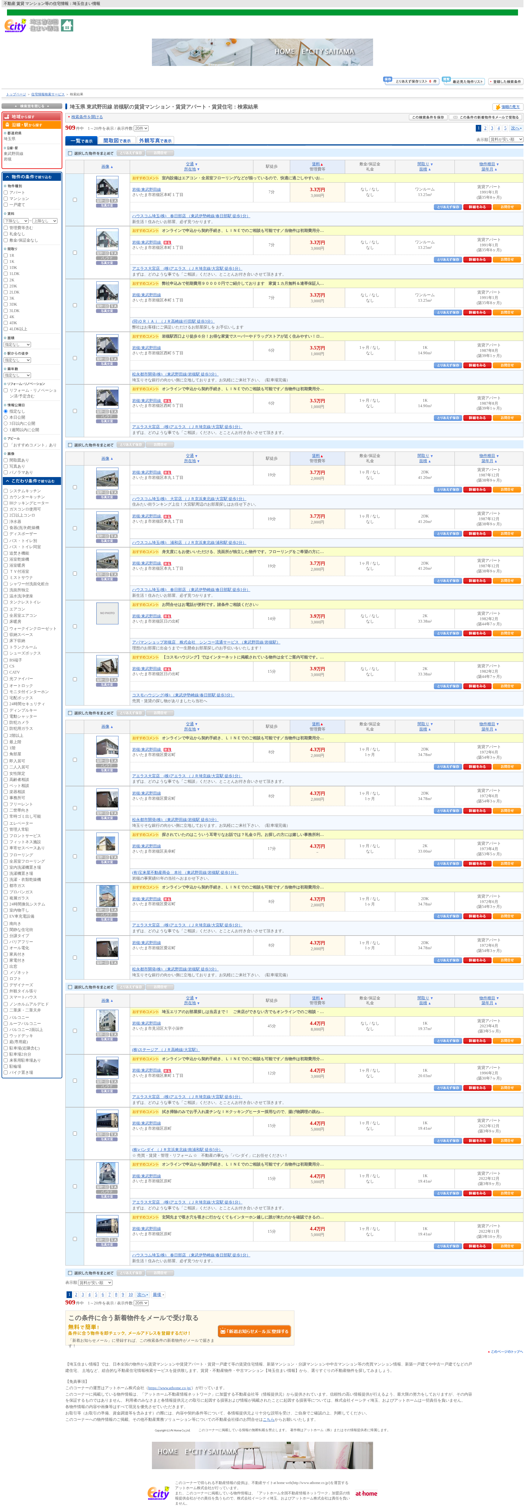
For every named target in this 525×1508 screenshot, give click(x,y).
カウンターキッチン (27, 497)
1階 (12, 748)
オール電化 (19, 948)
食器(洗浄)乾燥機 (24, 527)
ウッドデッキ (21, 1035)
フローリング (21, 855)
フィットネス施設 (25, 842)
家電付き (17, 960)
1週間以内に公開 (24, 430)
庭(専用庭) (18, 1041)
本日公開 (17, 417)
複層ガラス (19, 898)
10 (131, 1294)
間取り (423, 164)
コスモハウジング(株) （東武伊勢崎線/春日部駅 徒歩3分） (183, 695)
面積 (423, 169)
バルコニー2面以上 (26, 1029)
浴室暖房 (17, 565)
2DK (13, 286)
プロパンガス (21, 892)
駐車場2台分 (20, 1054)
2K (11, 280)
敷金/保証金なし (23, 240)
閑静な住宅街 (21, 929)
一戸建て (17, 204)
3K (11, 298)
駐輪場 (15, 1066)
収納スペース (21, 634)
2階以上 (16, 735)
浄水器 (15, 521)
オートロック (21, 685)
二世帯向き (19, 810)
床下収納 (17, 640)
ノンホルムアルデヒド (29, 1004)
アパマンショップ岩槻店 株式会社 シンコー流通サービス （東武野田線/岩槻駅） (206, 642)
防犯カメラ (19, 722)
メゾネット (19, 972)
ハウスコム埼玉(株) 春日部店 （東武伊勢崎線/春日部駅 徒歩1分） (191, 216)
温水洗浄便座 (21, 596)
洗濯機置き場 (21, 873)
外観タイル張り (23, 991)
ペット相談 (19, 785)
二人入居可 (19, 767)
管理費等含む (21, 227)
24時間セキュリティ (27, 704)
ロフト (15, 978)
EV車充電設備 (21, 916)
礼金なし (17, 234)
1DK (13, 267)
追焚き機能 (19, 553)
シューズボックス (25, 653)
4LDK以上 (18, 329)
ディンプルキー (23, 710)
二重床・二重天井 (25, 1010)
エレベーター (21, 823)
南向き (15, 923)
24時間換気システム (27, 904)
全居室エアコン (23, 615)
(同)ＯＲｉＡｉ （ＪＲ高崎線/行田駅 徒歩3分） (173, 321)
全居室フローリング (27, 861)
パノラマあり (21, 472)
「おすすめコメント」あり (33, 445)
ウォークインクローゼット (33, 628)
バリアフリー (21, 941)
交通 (190, 164)
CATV (14, 672)
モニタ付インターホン (29, 691)
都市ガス (17, 885)
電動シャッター (23, 716)
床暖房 (15, 621)
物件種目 (487, 164)
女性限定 (17, 773)
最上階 (15, 742)
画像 (105, 166)
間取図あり (19, 460)
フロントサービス (25, 835)
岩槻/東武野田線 (146, 189)
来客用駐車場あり (25, 1060)
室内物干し (19, 910)
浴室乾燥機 (19, 559)
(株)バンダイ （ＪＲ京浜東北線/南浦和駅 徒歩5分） (177, 1149)
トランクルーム (23, 647)
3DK (13, 304)
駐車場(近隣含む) (24, 1048)
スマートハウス (23, 997)
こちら (269, 1419)
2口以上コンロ (22, 515)
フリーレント (21, 804)
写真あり (17, 466)
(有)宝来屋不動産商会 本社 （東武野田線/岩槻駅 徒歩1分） (185, 872)
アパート (17, 192)
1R (11, 255)
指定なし (17, 411)
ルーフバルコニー (25, 1023)
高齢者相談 (19, 779)
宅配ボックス (21, 698)
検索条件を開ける (87, 117)
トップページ (16, 94)
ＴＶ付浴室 (19, 571)
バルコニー (19, 1017)
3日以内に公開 (22, 423)
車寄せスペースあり (27, 848)
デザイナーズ (21, 985)
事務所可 (17, 797)
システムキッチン (25, 491)
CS (11, 666)
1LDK (14, 273)
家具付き (17, 954)
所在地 (190, 169)
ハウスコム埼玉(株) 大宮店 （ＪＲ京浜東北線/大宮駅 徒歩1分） (189, 498)
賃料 (316, 164)
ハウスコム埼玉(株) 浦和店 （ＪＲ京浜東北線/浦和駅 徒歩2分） (189, 542)
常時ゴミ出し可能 (25, 816)
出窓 (13, 966)
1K (11, 261)
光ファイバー (21, 678)
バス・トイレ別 (23, 540)
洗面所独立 (19, 590)
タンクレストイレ (25, 602)
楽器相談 (17, 791)
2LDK (14, 292)
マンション (19, 198)
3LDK (14, 310)
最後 (157, 1294)
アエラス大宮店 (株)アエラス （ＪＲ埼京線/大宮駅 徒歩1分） (187, 268)
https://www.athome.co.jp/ (169, 1388)
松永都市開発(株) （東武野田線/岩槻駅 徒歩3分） (175, 374)
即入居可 (17, 761)
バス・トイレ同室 (25, 546)
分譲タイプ (19, 935)
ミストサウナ (21, 577)
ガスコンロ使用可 (25, 509)
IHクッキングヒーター (29, 503)
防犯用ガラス (21, 728)
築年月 (487, 169)
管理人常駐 (19, 829)
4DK (13, 323)
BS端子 (15, 660)
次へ (515, 127)
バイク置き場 (21, 1072)
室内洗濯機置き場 (25, 867)
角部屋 (15, 754)
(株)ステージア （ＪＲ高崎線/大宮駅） (166, 1049)
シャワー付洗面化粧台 (29, 584)
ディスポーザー (23, 533)
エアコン (17, 609)
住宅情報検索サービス (48, 94)
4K (11, 316)
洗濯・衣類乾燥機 (25, 879)
